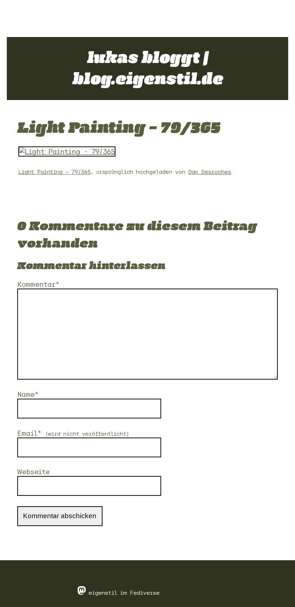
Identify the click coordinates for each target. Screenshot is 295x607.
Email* (73, 433)
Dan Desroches (209, 171)
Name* (27, 394)
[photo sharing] (66, 154)
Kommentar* (38, 284)
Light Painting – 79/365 (54, 171)
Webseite (33, 471)
